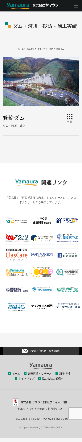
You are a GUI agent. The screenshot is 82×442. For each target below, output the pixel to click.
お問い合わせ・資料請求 (45, 350)
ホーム (16, 373)
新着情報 (64, 373)
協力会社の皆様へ (53, 378)
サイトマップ (26, 378)
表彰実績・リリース (40, 373)
